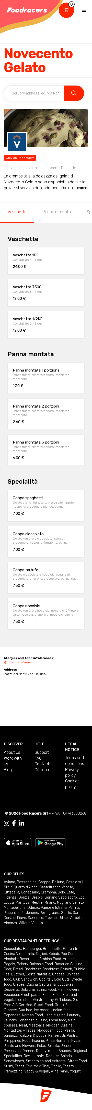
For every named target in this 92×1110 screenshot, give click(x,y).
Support (41, 752)
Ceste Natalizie (38, 974)
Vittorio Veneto (31, 923)
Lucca (9, 902)
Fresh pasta (31, 995)
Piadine (38, 1041)
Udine (63, 918)
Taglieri (41, 954)
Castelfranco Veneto (56, 887)
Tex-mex (33, 1066)
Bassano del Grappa (33, 882)
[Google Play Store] (50, 842)
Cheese (58, 974)
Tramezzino (13, 1071)
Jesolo (37, 897)
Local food (57, 1020)
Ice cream (42, 1010)
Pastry (72, 1035)
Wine (55, 1071)
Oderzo (33, 907)
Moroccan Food (50, 1030)
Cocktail (45, 979)
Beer (7, 969)
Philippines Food (17, 1041)
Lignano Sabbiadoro (60, 897)
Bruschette (52, 949)
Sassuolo (35, 918)
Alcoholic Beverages (21, 959)
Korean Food (32, 1015)
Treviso (51, 918)
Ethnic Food (46, 989)
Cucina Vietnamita (19, 954)
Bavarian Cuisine (68, 964)
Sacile (66, 913)
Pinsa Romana (58, 1041)
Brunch (66, 969)
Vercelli (75, 918)
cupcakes (65, 984)
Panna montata (56, 211)
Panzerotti (56, 1035)
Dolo (61, 892)
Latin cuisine (55, 1015)
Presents (68, 1046)
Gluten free (72, 949)
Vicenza (10, 923)
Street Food (77, 1061)
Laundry (73, 1015)
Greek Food (43, 1005)
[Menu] (84, 10)
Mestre (37, 902)
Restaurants (34, 1056)
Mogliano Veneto (70, 902)
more (82, 187)
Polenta (53, 1046)
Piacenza (11, 913)
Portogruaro (49, 913)
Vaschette (17, 211)
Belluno (58, 882)
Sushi (8, 1066)
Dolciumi (28, 989)
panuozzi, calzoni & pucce (25, 1035)
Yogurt (75, 1071)
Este (70, 892)
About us (12, 752)
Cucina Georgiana (41, 984)
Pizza (75, 1041)
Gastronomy (43, 1000)
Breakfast (33, 969)
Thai (45, 1066)
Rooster (52, 1056)
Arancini (69, 959)
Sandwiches (14, 1061)
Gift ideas (63, 1000)
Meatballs (36, 1025)
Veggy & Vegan (36, 1071)
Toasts (68, 1066)
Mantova (23, 902)
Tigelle (56, 1066)
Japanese (12, 1015)
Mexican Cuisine (59, 1025)
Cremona (48, 892)
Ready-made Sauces (53, 1051)
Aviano (9, 882)
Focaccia (11, 995)
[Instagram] (6, 823)
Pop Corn (68, 954)
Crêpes (19, 984)
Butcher (17, 974)
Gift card (42, 769)
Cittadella (11, 892)
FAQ (38, 758)
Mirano (49, 902)
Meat (23, 1025)
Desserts (11, 989)
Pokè (41, 1046)
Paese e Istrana (54, 907)
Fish (61, 989)
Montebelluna (15, 907)
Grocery (10, 1010)
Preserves (12, 1051)
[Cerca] (74, 93)
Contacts (42, 763)
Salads (66, 1056)
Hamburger (32, 949)
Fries (56, 995)
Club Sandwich (25, 979)
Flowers (72, 989)
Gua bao (25, 1010)
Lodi (82, 897)
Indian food (61, 1010)
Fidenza (10, 897)
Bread (18, 969)
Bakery (22, 964)
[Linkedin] (21, 823)
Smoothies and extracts (46, 1061)
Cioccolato (12, 949)
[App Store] (17, 842)
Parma (73, 907)
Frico (46, 995)
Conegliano (30, 892)
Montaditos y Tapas (20, 1030)
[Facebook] (14, 823)
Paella (69, 1030)
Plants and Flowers (19, 1046)
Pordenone (29, 913)
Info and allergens (21, 662)
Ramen (28, 1051)
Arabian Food (50, 959)
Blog (8, 769)
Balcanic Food (41, 964)
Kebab (54, 954)
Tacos (20, 1066)
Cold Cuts (62, 979)
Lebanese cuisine (32, 1020)
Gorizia (24, 897)
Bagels (9, 964)
